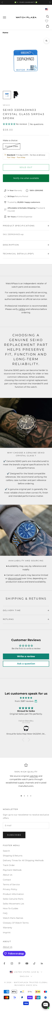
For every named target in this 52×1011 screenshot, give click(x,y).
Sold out (26, 167)
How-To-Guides (10, 908)
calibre (21, 309)
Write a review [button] (26, 656)
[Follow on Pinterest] (19, 963)
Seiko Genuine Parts (13, 899)
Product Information (13, 894)
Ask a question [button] (26, 663)
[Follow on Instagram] (11, 963)
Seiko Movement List (13, 903)
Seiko (6, 105)
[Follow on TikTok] (34, 963)
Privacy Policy (10, 889)
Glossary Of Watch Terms (16, 922)
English (24, 976)
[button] (9, 124)
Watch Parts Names (13, 918)
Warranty (7, 927)
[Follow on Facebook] (4, 963)
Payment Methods (12, 870)
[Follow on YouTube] (26, 963)
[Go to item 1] (7, 95)
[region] (26, 777)
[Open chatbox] (46, 1005)
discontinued (14, 578)
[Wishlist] (47, 21)
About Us (7, 874)
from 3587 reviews (24, 701)
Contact (7, 879)
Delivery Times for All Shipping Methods (23, 860)
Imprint (7, 932)
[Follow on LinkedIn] (41, 963)
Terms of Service (11, 884)
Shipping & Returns (12, 855)
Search (6, 851)
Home (5, 32)
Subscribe (14, 835)
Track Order (9, 865)
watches (33, 776)
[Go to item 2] (16, 95)
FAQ (5, 913)
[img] (26, 698)
